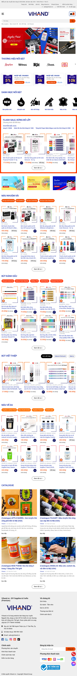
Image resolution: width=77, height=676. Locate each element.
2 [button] (29, 51)
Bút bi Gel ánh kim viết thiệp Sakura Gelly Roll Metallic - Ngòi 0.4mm (11, 389)
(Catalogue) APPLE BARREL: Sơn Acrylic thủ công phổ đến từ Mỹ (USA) (19, 519)
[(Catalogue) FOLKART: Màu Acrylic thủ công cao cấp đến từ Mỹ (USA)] (57, 502)
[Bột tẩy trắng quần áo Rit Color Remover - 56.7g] (35, 144)
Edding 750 (34, 281)
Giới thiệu (31, 4)
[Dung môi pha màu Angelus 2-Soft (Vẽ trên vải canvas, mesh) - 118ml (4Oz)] (67, 454)
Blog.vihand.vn (45, 4)
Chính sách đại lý (45, 614)
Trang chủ (24, 4)
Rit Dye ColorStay (32, 200)
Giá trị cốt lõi (44, 608)
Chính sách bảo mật (8, 655)
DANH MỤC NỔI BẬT (12, 92)
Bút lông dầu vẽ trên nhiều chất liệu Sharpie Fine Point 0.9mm (48, 337)
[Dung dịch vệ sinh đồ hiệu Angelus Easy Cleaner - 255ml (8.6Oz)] (10, 454)
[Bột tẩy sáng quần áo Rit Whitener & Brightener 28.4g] (48, 214)
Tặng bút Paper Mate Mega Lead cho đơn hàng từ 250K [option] (36, 128)
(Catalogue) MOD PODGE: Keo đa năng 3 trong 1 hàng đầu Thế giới (18, 567)
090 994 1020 (18, 632)
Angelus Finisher (38, 410)
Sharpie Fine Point (56, 281)
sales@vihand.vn (14, 635)
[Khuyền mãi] (67, 34)
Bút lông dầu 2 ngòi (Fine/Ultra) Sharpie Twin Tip (67, 308)
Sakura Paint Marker (22, 281)
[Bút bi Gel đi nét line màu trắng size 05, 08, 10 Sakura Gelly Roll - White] (34, 372)
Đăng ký (70, 649)
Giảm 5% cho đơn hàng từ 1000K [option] (66, 128)
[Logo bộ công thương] (50, 667)
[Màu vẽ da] (63, 101)
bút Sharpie (30, 24)
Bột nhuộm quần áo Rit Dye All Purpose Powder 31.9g (28, 228)
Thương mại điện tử (46, 611)
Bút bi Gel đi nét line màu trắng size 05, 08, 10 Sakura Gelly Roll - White (34, 389)
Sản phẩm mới (7, 109)
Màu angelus (5, 24)
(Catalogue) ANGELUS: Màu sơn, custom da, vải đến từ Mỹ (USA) (57, 567)
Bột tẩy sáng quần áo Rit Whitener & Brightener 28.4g (47, 228)
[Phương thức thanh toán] (52, 659)
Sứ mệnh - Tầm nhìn (46, 605)
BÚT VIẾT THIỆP (9, 355)
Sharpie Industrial (7, 281)
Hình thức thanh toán (9, 652)
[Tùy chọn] (21, 162)
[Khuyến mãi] (21, 101)
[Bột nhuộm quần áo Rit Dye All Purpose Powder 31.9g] (13, 144)
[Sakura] (22, 65)
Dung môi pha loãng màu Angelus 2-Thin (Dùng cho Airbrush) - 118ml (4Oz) (29, 467)
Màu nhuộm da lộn (24, 410)
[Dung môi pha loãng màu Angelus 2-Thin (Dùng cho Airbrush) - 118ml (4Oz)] (29, 454)
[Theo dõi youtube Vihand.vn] (15, 639)
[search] (72, 21)
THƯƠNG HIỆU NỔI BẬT (13, 58)
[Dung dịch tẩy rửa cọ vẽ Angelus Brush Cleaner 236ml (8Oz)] (67, 423)
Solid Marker (44, 281)
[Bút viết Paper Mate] (38, 183)
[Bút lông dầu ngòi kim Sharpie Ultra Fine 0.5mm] (29, 323)
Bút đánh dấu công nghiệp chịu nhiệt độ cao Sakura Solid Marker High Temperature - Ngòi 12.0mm (56, 160)
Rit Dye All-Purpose (8, 200)
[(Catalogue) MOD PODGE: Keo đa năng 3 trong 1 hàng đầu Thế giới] (19, 550)
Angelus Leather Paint (9, 410)
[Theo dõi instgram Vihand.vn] (11, 639)
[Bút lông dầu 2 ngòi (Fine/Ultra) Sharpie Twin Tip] (67, 295)
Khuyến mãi (21, 109)
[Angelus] (8, 65)
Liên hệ (37, 4)
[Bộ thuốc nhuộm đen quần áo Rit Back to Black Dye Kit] (10, 214)
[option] (30, 41)
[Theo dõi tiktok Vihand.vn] (19, 639)
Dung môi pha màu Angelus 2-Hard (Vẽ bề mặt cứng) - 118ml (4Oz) (47, 467)
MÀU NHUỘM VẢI (10, 195)
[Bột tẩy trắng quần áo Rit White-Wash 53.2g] (10, 244)
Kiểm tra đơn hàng (67, 4)
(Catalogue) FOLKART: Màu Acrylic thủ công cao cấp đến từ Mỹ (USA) (57, 519)
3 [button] (32, 51)
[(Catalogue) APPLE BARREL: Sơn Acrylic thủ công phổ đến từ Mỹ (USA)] (19, 502)
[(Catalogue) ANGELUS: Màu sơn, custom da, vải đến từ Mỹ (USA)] (57, 550)
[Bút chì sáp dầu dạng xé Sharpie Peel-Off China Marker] (10, 295)
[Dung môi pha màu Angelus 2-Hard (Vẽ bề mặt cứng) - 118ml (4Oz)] (48, 454)
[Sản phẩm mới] (7, 101)
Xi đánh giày (49, 410)
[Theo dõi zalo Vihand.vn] (7, 639)
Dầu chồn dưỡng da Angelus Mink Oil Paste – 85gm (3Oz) (28, 437)
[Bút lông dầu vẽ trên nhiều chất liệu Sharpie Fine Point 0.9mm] (48, 323)
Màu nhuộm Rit (14, 24)
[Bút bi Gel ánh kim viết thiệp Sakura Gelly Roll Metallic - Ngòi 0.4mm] (12, 372)
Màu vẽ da (63, 109)
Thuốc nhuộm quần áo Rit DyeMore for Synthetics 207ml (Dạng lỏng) (67, 258)
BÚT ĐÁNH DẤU (9, 276)
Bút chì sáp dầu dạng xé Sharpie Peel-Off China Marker (9, 308)
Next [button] (54, 41)
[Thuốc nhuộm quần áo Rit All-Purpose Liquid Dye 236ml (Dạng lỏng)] (48, 244)
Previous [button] (5, 41)
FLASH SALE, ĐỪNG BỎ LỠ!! (16, 120)
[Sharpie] (50, 65)
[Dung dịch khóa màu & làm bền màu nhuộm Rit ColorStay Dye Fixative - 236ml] (29, 244)
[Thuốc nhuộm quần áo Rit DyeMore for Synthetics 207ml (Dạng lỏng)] (67, 244)
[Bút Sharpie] (13, 183)
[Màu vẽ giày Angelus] (64, 183)
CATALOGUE (8, 485)
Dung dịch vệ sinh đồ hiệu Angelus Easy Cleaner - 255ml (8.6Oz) (9, 467)
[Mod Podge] (64, 65)
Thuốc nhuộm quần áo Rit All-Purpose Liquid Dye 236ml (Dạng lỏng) (48, 258)
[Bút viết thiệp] (35, 101)
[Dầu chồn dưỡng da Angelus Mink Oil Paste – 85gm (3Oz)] (29, 423)
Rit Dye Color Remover (47, 200)
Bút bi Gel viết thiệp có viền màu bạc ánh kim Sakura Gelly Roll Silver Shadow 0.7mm (56, 389)
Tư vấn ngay (72, 7)
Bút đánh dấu (49, 109)
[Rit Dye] (36, 65)
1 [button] (27, 51)
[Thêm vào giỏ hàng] (15, 440)
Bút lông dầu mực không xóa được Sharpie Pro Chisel (9, 337)
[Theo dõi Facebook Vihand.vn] (3, 639)
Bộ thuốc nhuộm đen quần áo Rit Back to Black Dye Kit (9, 228)
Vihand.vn (13, 674)
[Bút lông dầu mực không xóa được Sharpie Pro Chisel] (10, 323)
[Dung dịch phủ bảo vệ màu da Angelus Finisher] (48, 423)
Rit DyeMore (20, 200)
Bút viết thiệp (22, 24)
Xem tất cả (38, 168)
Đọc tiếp (4, 533)
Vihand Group (55, 4)
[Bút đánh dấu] (49, 101)
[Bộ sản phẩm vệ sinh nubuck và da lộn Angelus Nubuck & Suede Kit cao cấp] (10, 423)
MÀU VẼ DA (7, 405)
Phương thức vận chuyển (10, 648)
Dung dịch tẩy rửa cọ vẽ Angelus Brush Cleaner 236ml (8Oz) (66, 437)
